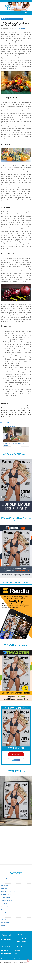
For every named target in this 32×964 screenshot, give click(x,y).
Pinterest (8, 939)
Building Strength (5, 882)
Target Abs (4, 916)
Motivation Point (5, 906)
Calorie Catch (4, 885)
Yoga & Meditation (6, 922)
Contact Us (17, 959)
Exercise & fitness (5, 897)
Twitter (4, 939)
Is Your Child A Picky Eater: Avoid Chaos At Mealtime (15, 444)
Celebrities (4, 888)
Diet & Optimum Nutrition (8, 891)
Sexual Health (4, 913)
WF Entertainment (5, 959)
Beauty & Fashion (5, 879)
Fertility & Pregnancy (9, 18)
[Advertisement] (16, 835)
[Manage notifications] (28, 960)
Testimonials (17, 956)
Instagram (10, 939)
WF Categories (4, 950)
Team (15, 953)
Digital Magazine (21, 941)
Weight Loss (4, 910)
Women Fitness (10, 8)
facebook (2, 939)
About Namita (17, 950)
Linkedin (6, 939)
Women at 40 (4, 919)
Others (3, 925)
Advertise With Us (21, 939)
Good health (19, 18)
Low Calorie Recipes (6, 953)
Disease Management (7, 894)
